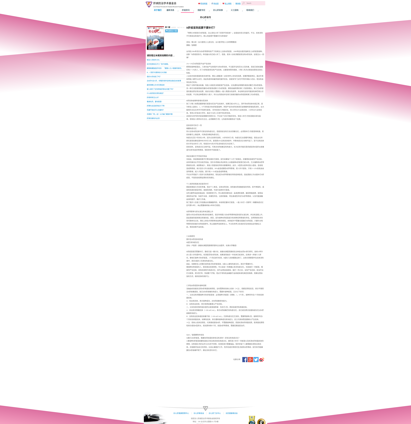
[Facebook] (244, 359)
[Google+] (250, 359)
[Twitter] (256, 359)
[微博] (261, 359)
